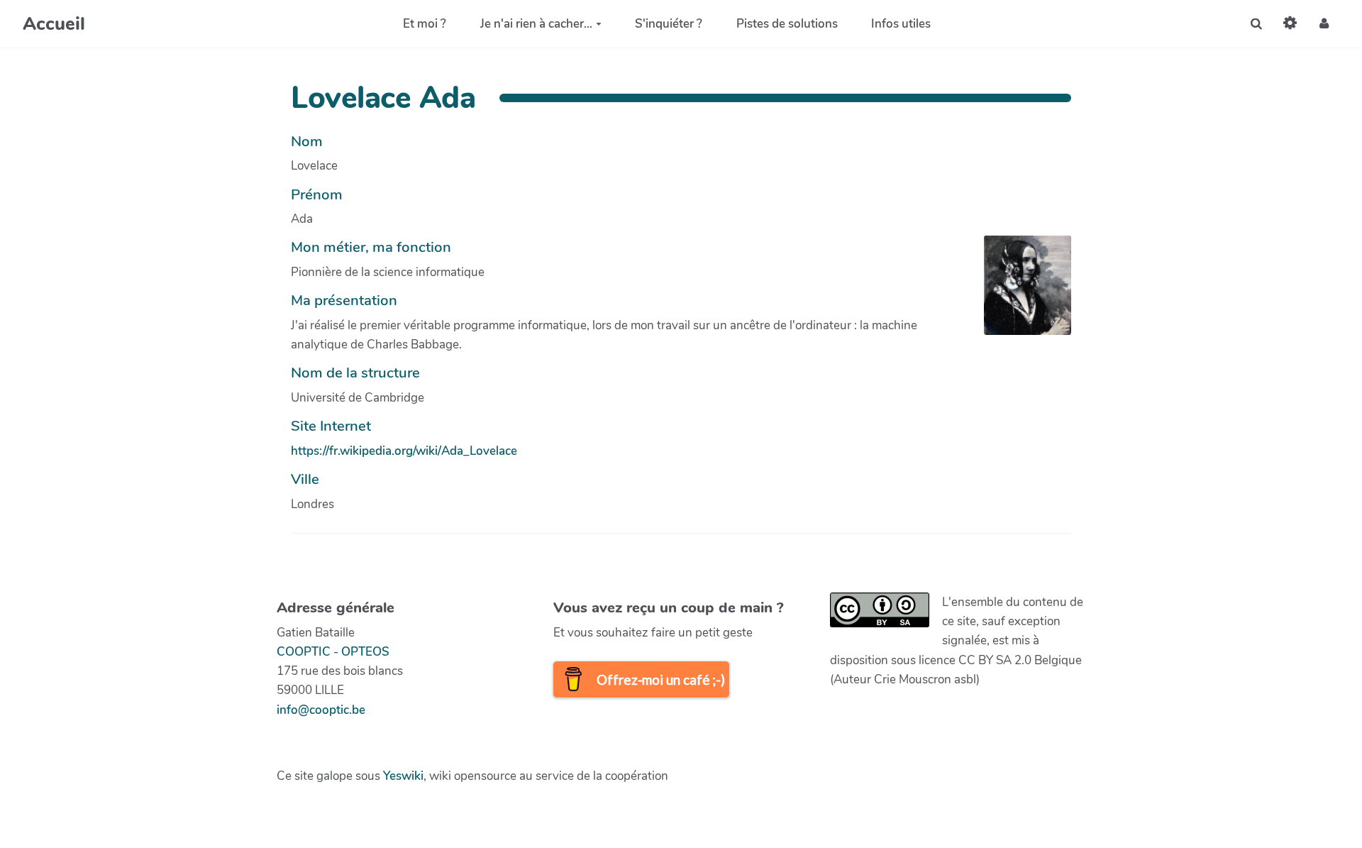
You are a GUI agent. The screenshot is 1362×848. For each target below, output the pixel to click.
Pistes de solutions (787, 24)
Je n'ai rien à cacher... (536, 24)
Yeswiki (403, 776)
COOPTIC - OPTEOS (333, 652)
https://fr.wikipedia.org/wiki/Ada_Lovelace (404, 451)
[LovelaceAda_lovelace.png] (1020, 292)
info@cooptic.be (321, 710)
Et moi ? (424, 24)
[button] (1324, 24)
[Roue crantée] (1290, 24)
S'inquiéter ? (668, 24)
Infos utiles (901, 24)
